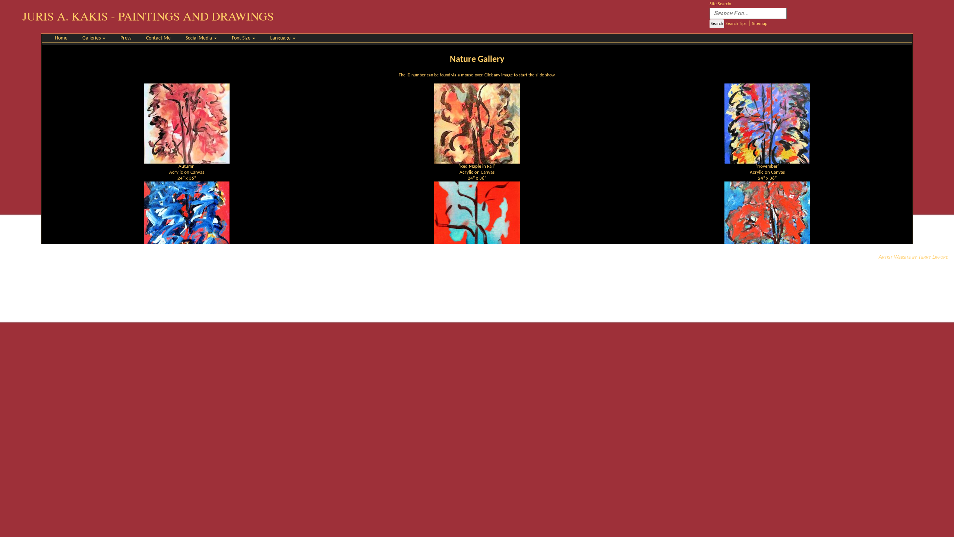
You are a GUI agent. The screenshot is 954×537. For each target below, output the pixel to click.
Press (125, 38)
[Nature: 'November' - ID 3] (767, 123)
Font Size (242, 38)
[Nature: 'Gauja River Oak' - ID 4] (187, 221)
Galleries (92, 38)
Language (281, 38)
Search (717, 24)
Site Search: (720, 4)
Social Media (199, 38)
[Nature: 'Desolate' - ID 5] (477, 221)
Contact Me (158, 38)
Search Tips (736, 24)
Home (61, 38)
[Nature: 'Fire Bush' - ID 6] (767, 221)
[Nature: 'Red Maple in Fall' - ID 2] (477, 123)
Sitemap (759, 24)
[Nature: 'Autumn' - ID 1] (187, 123)
